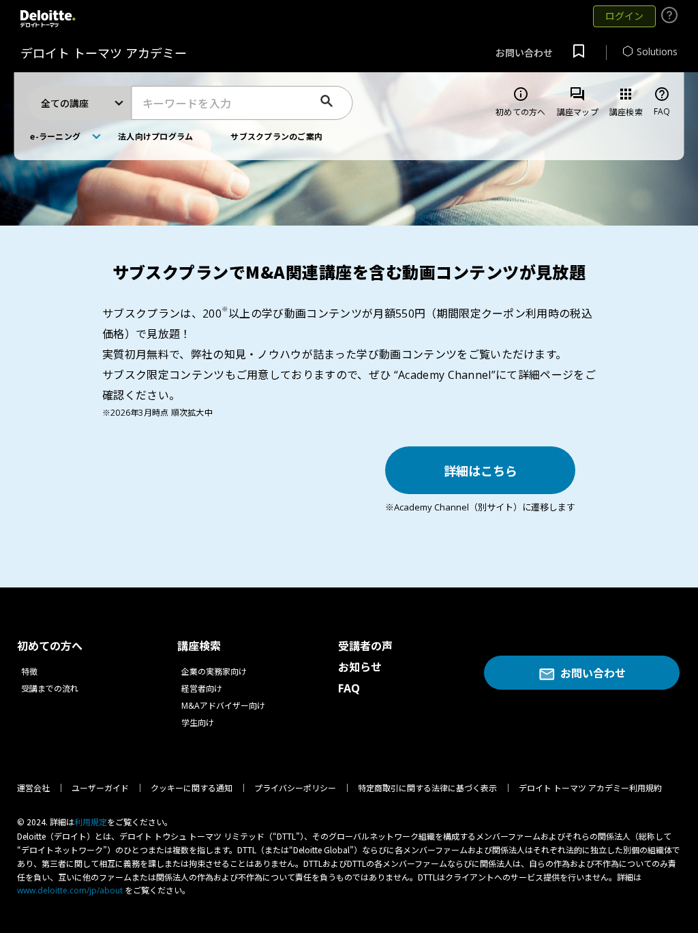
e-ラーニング (55, 136)
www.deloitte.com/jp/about (70, 890)
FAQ (662, 101)
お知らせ (360, 667)
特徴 (29, 671)
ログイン (624, 16)
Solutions (657, 51)
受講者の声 (365, 646)
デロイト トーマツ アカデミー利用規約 (590, 788)
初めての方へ (520, 102)
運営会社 (33, 788)
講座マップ (577, 102)
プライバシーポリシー (295, 788)
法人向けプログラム (155, 136)
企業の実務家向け (214, 671)
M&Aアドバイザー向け (223, 706)
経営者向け (201, 688)
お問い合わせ (524, 52)
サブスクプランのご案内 (276, 136)
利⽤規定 (90, 822)
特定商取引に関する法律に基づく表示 (427, 788)
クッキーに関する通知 (191, 788)
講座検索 (626, 102)
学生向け (197, 723)
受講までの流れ (49, 688)
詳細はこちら (480, 470)
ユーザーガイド (100, 788)
